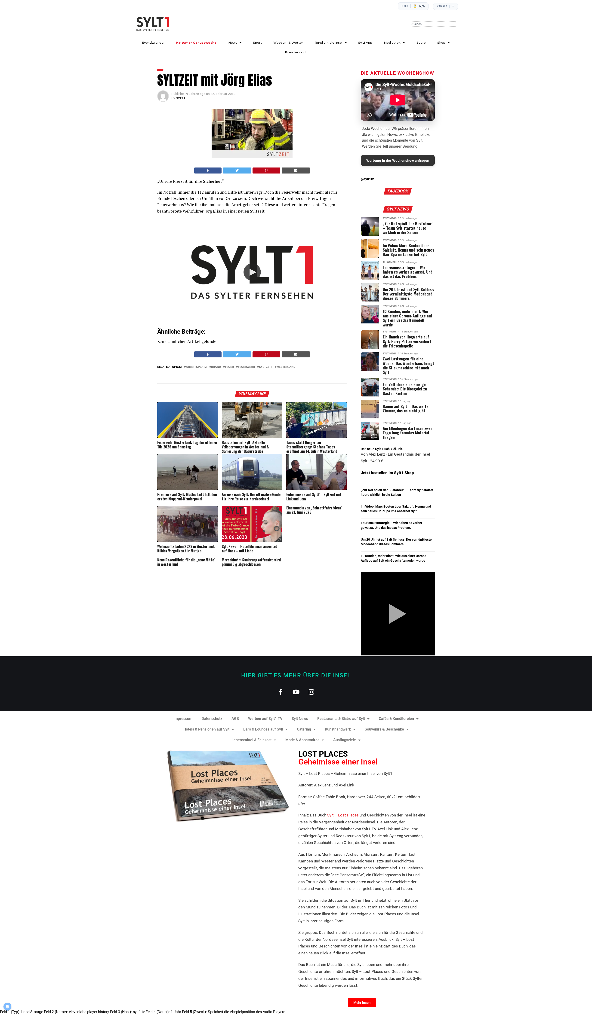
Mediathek (392, 42)
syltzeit (265, 366)
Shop (441, 42)
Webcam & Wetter (288, 42)
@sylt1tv (367, 179)
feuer (229, 366)
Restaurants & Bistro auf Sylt (341, 718)
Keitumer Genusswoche (196, 42)
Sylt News (300, 718)
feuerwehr (246, 366)
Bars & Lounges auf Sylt (263, 729)
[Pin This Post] (266, 170)
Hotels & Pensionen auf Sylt (206, 729)
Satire (421, 42)
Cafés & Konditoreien (396, 718)
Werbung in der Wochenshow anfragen (397, 160)
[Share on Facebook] (208, 170)
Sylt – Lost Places (343, 815)
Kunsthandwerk (338, 729)
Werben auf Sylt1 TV (265, 718)
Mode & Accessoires (302, 740)
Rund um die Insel (328, 42)
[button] (252, 272)
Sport (257, 42)
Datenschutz (212, 718)
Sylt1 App (365, 42)
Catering (304, 729)
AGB (235, 718)
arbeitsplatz (196, 366)
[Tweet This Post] (237, 170)
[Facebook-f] (281, 692)
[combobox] (433, 24)
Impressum (182, 718)
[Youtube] (296, 692)
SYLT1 (180, 98)
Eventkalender (153, 42)
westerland (285, 366)
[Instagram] (311, 692)
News (232, 42)
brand (216, 366)
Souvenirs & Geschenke (384, 729)
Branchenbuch (296, 52)
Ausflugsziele (344, 740)
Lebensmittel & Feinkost (251, 740)
